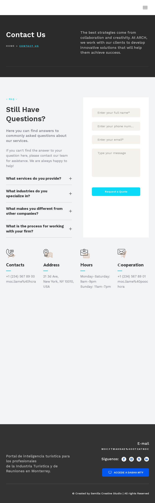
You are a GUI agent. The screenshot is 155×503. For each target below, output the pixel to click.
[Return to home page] (19, 7)
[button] (39, 178)
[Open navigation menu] (145, 7)
